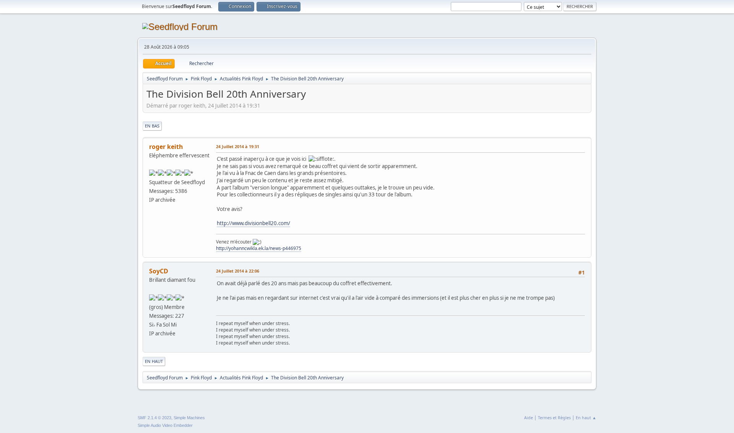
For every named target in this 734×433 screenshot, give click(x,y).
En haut (154, 361)
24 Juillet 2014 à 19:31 (237, 146)
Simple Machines (189, 417)
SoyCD (158, 271)
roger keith (166, 146)
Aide (528, 417)
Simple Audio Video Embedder (165, 425)
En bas (152, 126)
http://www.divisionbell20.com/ (253, 223)
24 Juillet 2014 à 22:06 (237, 271)
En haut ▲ (586, 417)
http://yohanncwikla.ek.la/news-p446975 (258, 248)
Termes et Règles (554, 417)
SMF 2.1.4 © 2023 (154, 417)
